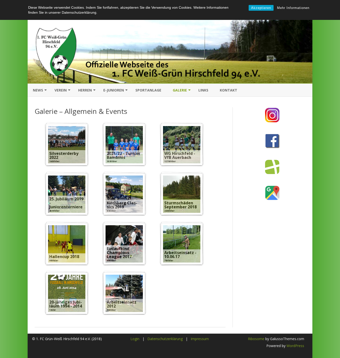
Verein (61, 90)
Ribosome (256, 338)
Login (134, 338)
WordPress (294, 345)
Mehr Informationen (293, 8)
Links (203, 90)
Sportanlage (148, 90)
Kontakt (228, 90)
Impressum (200, 338)
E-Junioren (113, 90)
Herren (85, 90)
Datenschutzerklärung (165, 338)
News (38, 90)
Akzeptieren (261, 8)
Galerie (180, 90)
